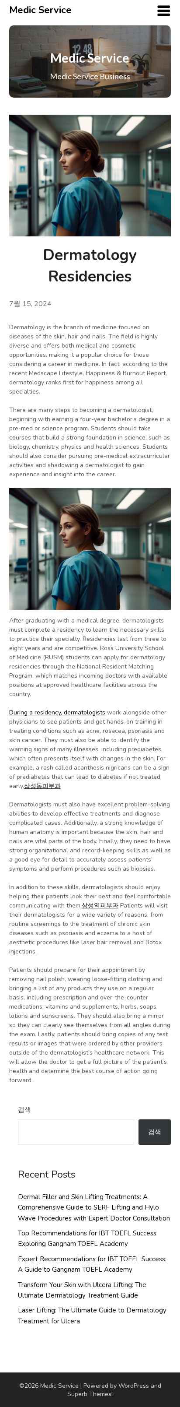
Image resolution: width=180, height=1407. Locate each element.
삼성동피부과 (42, 786)
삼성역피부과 (100, 905)
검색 (24, 1109)
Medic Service (40, 10)
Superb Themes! (90, 1394)
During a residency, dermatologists (57, 712)
